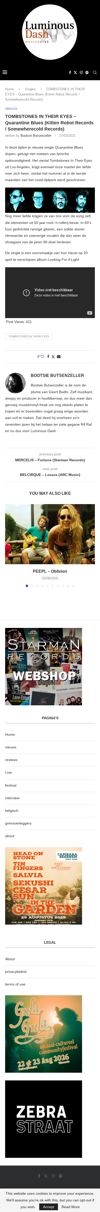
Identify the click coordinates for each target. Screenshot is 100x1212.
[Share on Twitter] (53, 356)
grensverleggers (18, 823)
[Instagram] (81, 72)
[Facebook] (70, 72)
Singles (30, 89)
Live (8, 772)
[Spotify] (86, 72)
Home (9, 89)
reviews (11, 760)
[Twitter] (75, 72)
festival (10, 785)
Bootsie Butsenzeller (36, 136)
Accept (48, 1207)
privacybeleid (15, 971)
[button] (9, 545)
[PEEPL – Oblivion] (50, 534)
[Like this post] (42, 356)
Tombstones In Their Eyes (28, 336)
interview (12, 798)
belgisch (11, 811)
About (10, 959)
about (9, 836)
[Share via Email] (59, 356)
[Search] (94, 72)
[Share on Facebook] (48, 356)
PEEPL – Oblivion (50, 571)
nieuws (10, 747)
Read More (71, 1207)
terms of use (15, 984)
